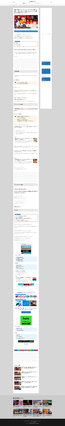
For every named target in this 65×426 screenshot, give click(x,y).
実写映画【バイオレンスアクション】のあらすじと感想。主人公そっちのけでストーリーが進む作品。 (37, 407)
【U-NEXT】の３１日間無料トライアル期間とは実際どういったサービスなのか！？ (24, 278)
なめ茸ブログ (32, 1)
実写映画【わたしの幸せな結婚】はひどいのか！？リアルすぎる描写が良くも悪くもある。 (47, 416)
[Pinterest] (36, 350)
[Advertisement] (26, 63)
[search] (49, 34)
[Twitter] (18, 350)
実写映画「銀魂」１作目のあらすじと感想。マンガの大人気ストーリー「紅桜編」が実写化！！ (29, 382)
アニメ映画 (44, 69)
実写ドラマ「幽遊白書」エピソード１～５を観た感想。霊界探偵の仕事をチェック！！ (47, 407)
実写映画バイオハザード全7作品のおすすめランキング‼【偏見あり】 (29, 377)
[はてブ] (24, 350)
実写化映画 (23, 14)
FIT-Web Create (31, 423)
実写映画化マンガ (44, 76)
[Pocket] (27, 350)
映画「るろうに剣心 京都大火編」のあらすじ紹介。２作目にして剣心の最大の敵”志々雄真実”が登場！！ (29, 367)
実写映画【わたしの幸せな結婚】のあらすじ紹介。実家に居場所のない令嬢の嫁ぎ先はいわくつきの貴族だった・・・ (29, 387)
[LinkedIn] (33, 350)
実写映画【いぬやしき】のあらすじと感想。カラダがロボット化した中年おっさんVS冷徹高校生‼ (27, 416)
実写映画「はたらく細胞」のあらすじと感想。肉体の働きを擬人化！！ (17, 406)
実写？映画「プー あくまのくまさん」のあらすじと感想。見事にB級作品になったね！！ (27, 407)
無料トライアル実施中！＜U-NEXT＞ (26, 286)
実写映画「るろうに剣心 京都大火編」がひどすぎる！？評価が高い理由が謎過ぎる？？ (29, 372)
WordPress (37, 423)
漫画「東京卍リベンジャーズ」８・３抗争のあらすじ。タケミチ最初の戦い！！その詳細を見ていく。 (24, 139)
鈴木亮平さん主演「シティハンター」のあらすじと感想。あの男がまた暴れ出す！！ (17, 416)
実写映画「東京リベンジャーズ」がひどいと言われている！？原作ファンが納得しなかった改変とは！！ (24, 160)
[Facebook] (15, 350)
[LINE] (30, 350)
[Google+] (21, 350)
